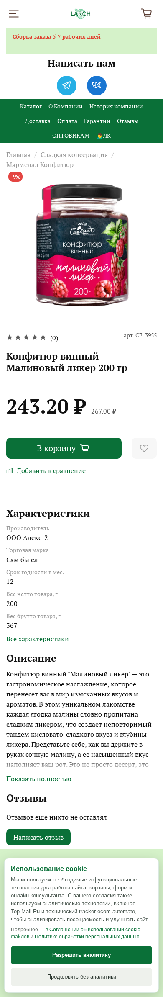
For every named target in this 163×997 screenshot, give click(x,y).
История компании (116, 106)
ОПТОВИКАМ (70, 135)
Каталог (31, 106)
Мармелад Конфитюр (40, 164)
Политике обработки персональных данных (87, 937)
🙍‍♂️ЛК (103, 135)
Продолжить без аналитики (81, 977)
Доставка (38, 121)
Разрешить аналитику (81, 955)
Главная (18, 154)
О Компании (65, 106)
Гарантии (97, 121)
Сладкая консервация (74, 154)
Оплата (67, 121)
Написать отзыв (38, 837)
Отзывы (127, 121)
